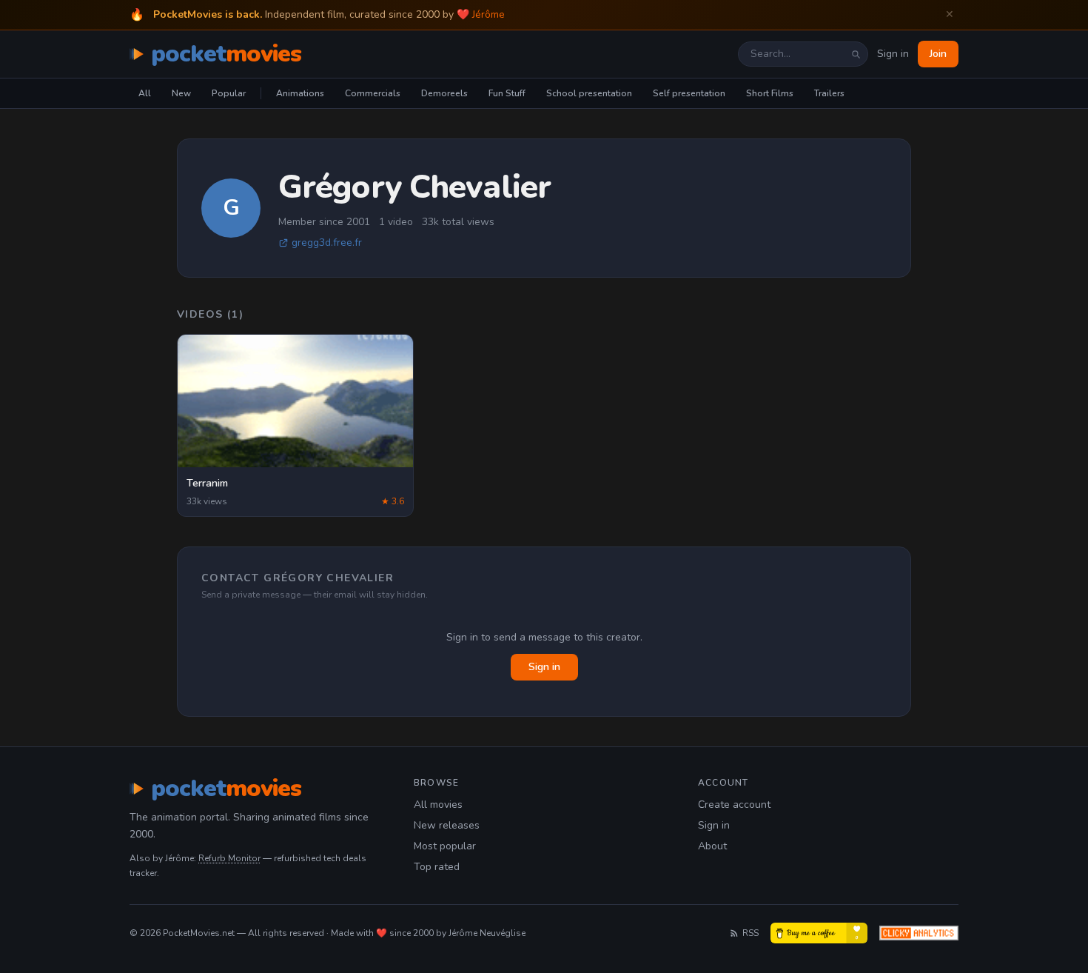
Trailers (829, 93)
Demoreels (444, 93)
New (181, 93)
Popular (229, 93)
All (144, 93)
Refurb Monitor (229, 858)
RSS (750, 933)
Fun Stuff (506, 93)
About (712, 846)
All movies (438, 805)
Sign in (893, 54)
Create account (734, 805)
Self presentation (689, 93)
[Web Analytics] (918, 933)
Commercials (372, 93)
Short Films (769, 93)
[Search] (855, 54)
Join (938, 54)
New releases (447, 825)
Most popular (445, 846)
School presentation (589, 93)
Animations (300, 93)
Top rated (437, 867)
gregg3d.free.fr (327, 242)
